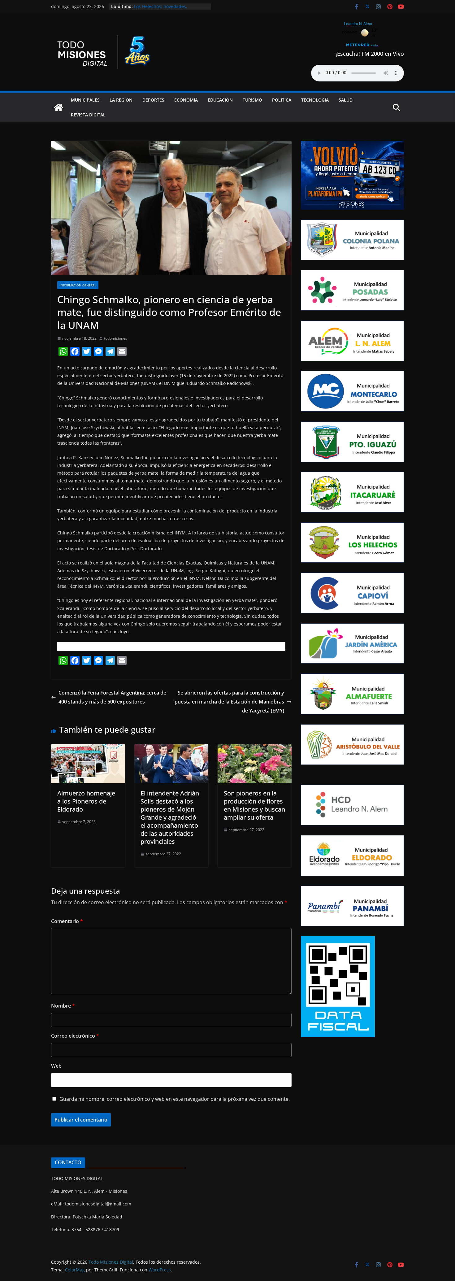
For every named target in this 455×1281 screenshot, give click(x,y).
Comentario (67, 921)
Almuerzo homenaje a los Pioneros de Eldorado (86, 801)
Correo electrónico (75, 1035)
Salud (346, 100)
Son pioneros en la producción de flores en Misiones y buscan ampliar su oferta (254, 805)
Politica (281, 100)
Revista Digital (88, 115)
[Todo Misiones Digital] (58, 107)
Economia (186, 100)
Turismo (252, 100)
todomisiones (115, 338)
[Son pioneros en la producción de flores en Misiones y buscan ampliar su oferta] (255, 748)
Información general (78, 285)
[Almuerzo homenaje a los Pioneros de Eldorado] (88, 748)
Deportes (153, 100)
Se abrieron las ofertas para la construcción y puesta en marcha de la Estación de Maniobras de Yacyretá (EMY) (229, 701)
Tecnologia (315, 100)
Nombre (63, 1005)
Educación (220, 100)
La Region (121, 100)
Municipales (85, 100)
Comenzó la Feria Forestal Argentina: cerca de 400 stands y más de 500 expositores (112, 697)
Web (56, 1065)
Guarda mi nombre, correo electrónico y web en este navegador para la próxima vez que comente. (174, 1099)
